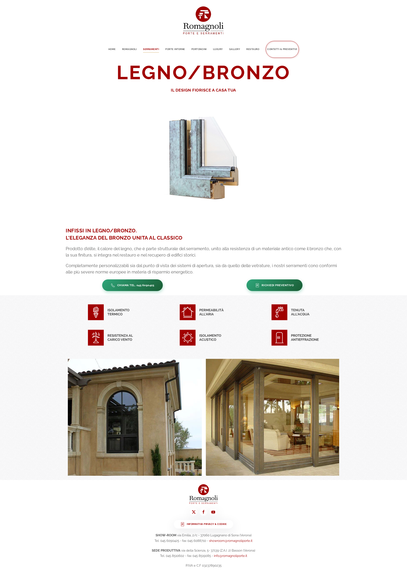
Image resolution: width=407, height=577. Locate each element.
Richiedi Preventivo (278, 285)
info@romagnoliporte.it (230, 556)
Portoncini (199, 49)
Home (112, 49)
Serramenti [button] (151, 49)
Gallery (234, 49)
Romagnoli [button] (129, 49)
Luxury (218, 49)
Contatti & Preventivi (282, 49)
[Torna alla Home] (203, 20)
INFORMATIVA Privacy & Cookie (207, 524)
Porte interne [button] (175, 49)
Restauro (252, 49)
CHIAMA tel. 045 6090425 (135, 285)
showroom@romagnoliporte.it (230, 541)
